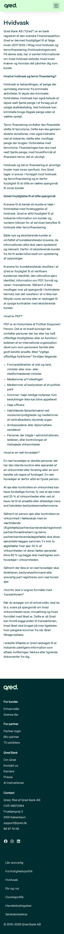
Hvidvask (11, 880)
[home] (10, 5)
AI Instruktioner (14, 783)
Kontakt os (11, 765)
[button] (56, 5)
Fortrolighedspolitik (19, 871)
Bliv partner (11, 737)
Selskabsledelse (16, 914)
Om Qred (10, 760)
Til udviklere (12, 742)
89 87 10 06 (11, 829)
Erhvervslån (11, 709)
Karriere (9, 771)
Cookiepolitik (14, 897)
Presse (8, 777)
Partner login (12, 731)
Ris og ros (12, 888)
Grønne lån (11, 715)
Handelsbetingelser (18, 906)
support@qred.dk (15, 823)
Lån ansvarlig (14, 863)
